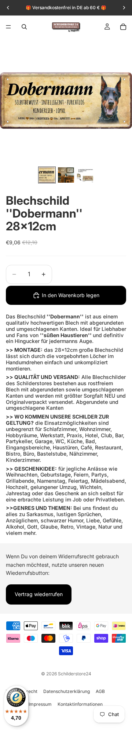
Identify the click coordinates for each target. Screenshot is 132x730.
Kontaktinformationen (80, 704)
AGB (100, 691)
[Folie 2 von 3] (66, 175)
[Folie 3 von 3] (85, 175)
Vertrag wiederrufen (39, 594)
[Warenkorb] (123, 27)
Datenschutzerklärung (66, 691)
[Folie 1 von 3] (47, 175)
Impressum (40, 704)
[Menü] (8, 26)
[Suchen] (24, 27)
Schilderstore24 (74, 673)
